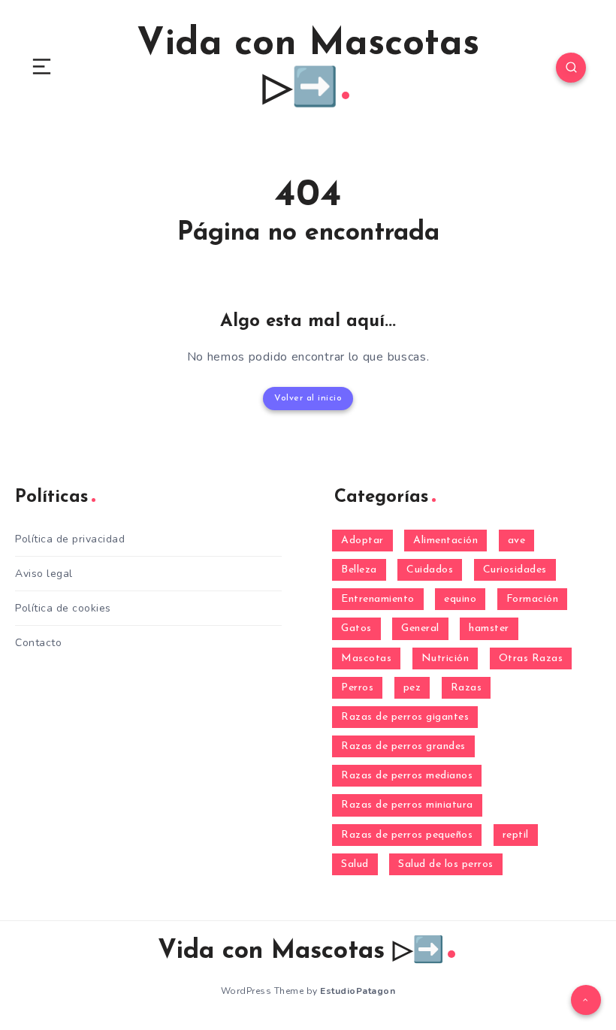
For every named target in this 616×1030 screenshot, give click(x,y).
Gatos (356, 628)
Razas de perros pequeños (407, 835)
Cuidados (429, 569)
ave (517, 540)
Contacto (38, 643)
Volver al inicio (308, 398)
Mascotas (366, 658)
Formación (532, 599)
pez (412, 687)
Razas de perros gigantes (405, 717)
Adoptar (362, 540)
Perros (357, 687)
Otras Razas (531, 658)
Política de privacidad (70, 539)
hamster (489, 628)
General (420, 628)
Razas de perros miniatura (407, 805)
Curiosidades (515, 569)
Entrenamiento (378, 599)
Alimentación (445, 540)
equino (460, 599)
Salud (355, 864)
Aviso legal (44, 573)
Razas (466, 687)
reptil (516, 835)
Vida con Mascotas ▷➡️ (308, 67)
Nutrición (445, 658)
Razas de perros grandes (403, 746)
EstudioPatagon (357, 991)
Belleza (359, 569)
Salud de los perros (446, 864)
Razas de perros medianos (407, 775)
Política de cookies (63, 608)
